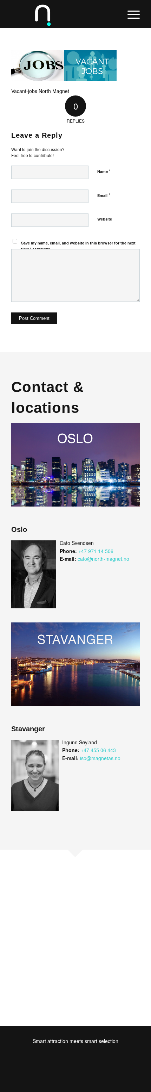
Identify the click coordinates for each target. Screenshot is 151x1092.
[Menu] (130, 14)
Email (103, 195)
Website (104, 219)
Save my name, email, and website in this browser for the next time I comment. (78, 246)
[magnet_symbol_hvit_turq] (62, 14)
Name (104, 171)
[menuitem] (130, 14)
